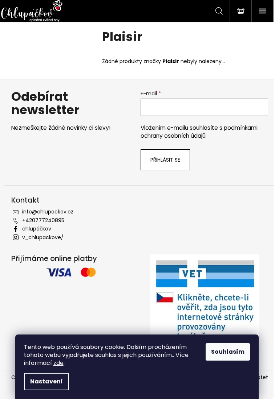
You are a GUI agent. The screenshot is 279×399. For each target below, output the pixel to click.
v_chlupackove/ (43, 237)
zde (58, 363)
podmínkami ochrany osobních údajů (199, 132)
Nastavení (46, 381)
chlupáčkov (36, 228)
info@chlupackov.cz (47, 211)
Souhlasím (227, 352)
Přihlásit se (165, 159)
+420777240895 (43, 220)
